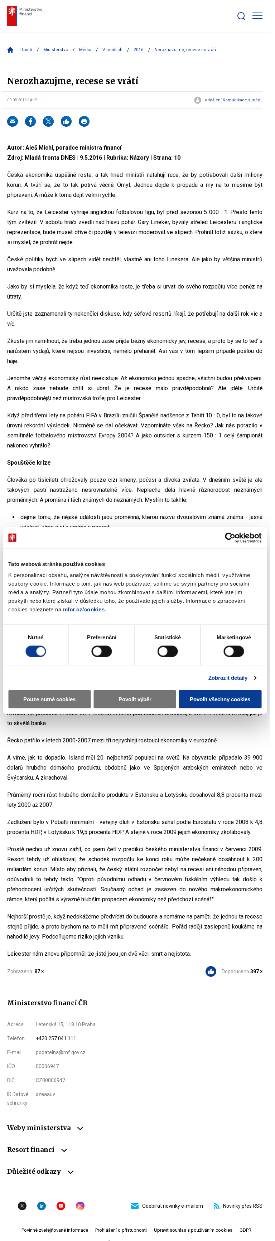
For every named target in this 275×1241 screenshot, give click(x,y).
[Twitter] (48, 121)
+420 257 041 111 (56, 1038)
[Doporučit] (66, 121)
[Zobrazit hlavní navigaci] (257, 16)
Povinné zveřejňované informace (54, 1230)
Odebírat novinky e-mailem (172, 1206)
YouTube (61, 1206)
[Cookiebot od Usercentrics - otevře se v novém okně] (230, 537)
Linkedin (41, 1206)
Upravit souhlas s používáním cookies (193, 1230)
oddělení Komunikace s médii (233, 100)
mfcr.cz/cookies (84, 609)
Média (85, 49)
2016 (139, 49)
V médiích (112, 49)
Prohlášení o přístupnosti (121, 1230)
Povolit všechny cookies (220, 699)
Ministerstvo (55, 49)
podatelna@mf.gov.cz (61, 1052)
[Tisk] (84, 121)
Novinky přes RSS (242, 1206)
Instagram (80, 1206)
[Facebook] (30, 121)
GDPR (245, 1230)
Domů (26, 49)
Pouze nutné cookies (49, 699)
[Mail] (12, 121)
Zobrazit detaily (228, 677)
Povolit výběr (135, 699)
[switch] (101, 651)
